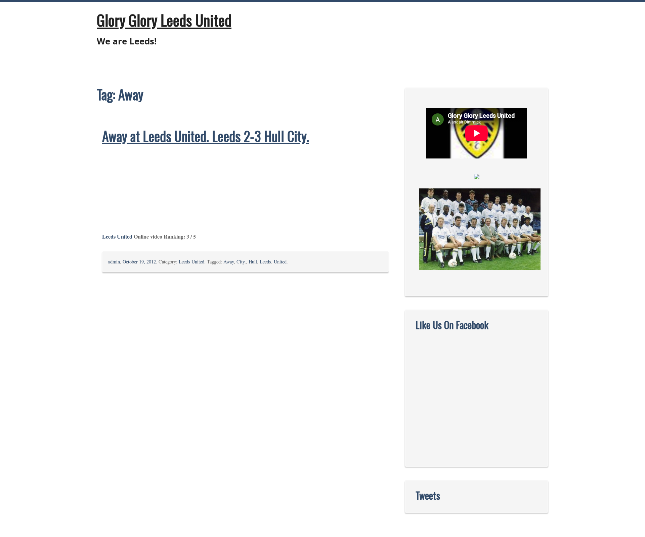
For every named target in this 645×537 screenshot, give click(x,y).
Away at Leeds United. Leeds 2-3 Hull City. (205, 136)
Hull (253, 261)
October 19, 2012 (139, 261)
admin (114, 261)
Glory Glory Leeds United (164, 20)
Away (228, 261)
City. (241, 261)
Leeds (265, 261)
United (280, 261)
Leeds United (117, 236)
